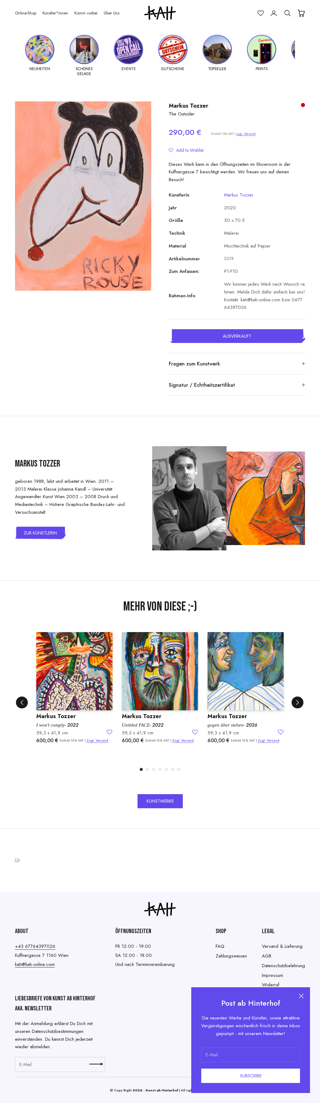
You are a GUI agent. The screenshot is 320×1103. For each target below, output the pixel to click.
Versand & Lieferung (282, 946)
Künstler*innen (55, 13)
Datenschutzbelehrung (283, 965)
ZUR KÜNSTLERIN (40, 533)
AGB (266, 955)
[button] (186, 150)
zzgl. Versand (246, 133)
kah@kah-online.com (35, 964)
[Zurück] (22, 702)
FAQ (220, 946)
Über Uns (111, 13)
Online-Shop (25, 13)
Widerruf (270, 984)
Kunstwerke (160, 801)
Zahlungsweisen (231, 955)
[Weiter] (297, 702)
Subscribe (251, 1076)
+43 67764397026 (35, 946)
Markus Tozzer (188, 106)
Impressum (272, 975)
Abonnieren (96, 1064)
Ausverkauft (237, 336)
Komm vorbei (86, 13)
